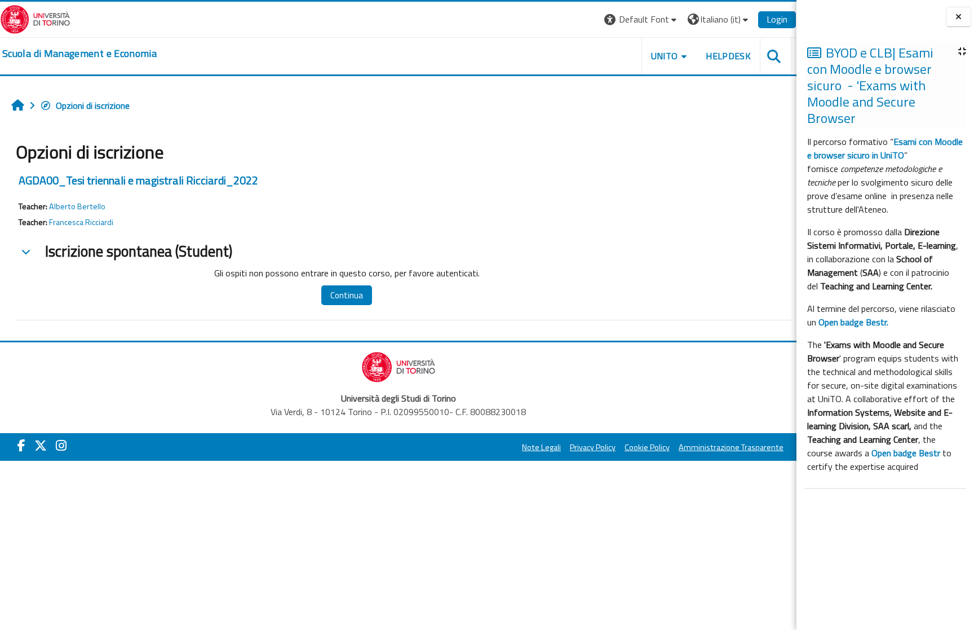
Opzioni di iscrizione (93, 105)
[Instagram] (61, 445)
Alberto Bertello (77, 206)
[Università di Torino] (35, 18)
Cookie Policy (647, 447)
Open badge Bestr (905, 453)
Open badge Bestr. (853, 322)
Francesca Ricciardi (81, 222)
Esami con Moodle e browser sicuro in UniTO (885, 148)
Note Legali (541, 447)
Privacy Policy (593, 447)
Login (777, 19)
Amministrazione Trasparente (731, 447)
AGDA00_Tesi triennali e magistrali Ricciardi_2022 (138, 180)
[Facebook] (21, 445)
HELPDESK (728, 56)
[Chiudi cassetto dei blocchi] (958, 17)
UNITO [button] (664, 56)
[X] (40, 445)
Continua (346, 295)
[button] (642, 19)
